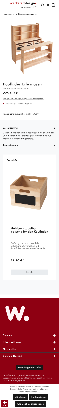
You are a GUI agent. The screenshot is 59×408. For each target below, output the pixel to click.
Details (29, 272)
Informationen (12, 342)
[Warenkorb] (53, 5)
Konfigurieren (38, 397)
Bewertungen (10, 145)
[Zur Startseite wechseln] (23, 5)
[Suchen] (42, 5)
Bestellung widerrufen (29, 368)
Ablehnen (20, 397)
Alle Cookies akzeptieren (30, 404)
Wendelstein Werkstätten (16, 89)
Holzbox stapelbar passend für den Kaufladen (29, 230)
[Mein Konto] (48, 5)
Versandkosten (9, 378)
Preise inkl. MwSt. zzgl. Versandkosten (23, 99)
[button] (4, 403)
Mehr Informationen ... (29, 392)
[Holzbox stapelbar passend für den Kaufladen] (29, 192)
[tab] (29, 133)
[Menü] (5, 5)
